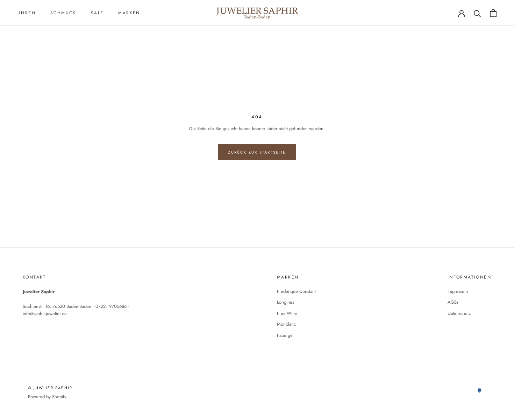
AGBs (453, 302)
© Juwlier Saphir (50, 388)
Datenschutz (459, 313)
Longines (285, 302)
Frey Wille (287, 313)
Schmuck (63, 13)
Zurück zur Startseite (257, 152)
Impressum (458, 291)
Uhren (26, 13)
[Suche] (477, 13)
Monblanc (286, 324)
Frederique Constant (296, 291)
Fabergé (285, 335)
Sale (97, 13)
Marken (129, 13)
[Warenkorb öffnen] (493, 13)
